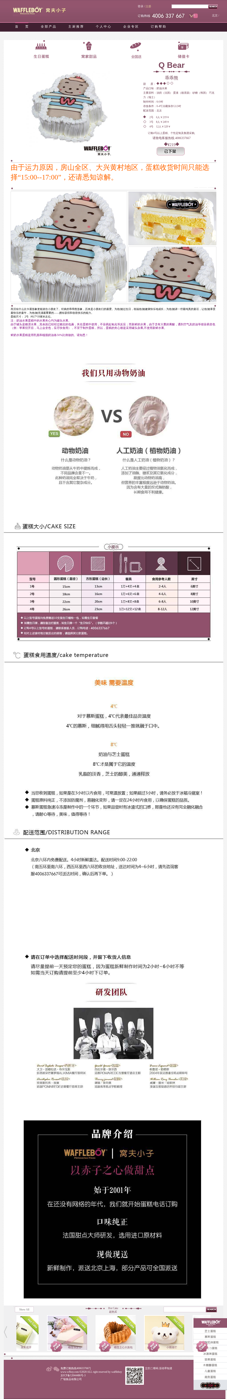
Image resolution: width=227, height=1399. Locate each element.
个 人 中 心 (103, 26)
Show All (24, 1309)
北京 (215, 15)
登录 (140, 6)
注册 (148, 6)
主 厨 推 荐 (75, 26)
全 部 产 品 (48, 26)
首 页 (21, 26)
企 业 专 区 (130, 26)
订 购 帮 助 (158, 26)
